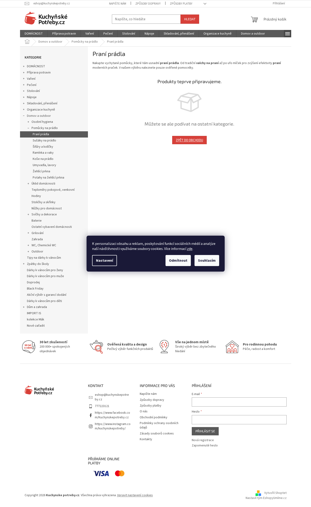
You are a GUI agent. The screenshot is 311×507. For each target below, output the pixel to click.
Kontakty (146, 439)
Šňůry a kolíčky (43, 146)
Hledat (189, 19)
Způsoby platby (181, 4)
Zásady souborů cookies (157, 433)
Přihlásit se (205, 431)
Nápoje (32, 97)
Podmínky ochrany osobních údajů (159, 425)
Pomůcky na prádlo (45, 128)
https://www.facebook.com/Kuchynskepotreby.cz (112, 414)
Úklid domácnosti (43, 183)
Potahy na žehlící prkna (48, 177)
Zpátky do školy (38, 264)
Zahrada (37, 239)
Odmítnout (178, 260)
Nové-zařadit (36, 325)
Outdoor (37, 251)
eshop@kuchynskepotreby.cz (112, 397)
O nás (144, 411)
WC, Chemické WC (44, 245)
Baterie (37, 220)
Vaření (31, 78)
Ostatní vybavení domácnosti (52, 227)
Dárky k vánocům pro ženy (45, 270)
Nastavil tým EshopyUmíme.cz (266, 498)
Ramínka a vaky (43, 152)
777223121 (102, 406)
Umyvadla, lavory (44, 165)
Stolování (33, 91)
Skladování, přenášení (42, 103)
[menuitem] (33, 33)
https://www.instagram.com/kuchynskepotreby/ (113, 426)
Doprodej (33, 282)
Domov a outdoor (39, 116)
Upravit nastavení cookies (135, 495)
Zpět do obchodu (189, 140)
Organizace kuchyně (41, 109)
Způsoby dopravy (148, 4)
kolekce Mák (35, 319)
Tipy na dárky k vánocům (44, 257)
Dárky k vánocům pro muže (45, 276)
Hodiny (36, 196)
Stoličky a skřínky (43, 202)
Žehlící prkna (41, 171)
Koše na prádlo (43, 159)
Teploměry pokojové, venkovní (53, 190)
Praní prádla (41, 134)
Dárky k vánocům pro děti (44, 301)
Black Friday (35, 288)
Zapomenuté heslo (205, 445)
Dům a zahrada (37, 307)
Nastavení (104, 260)
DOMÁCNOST (36, 66)
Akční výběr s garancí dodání (46, 295)
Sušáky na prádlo (44, 140)
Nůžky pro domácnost (47, 208)
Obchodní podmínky (153, 417)
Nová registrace (203, 440)
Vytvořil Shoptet (275, 493)
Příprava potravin (39, 72)
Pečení (31, 85)
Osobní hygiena (42, 122)
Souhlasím (207, 260)
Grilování (38, 233)
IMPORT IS (34, 313)
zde (189, 248)
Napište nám (117, 4)
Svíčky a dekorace (44, 214)
